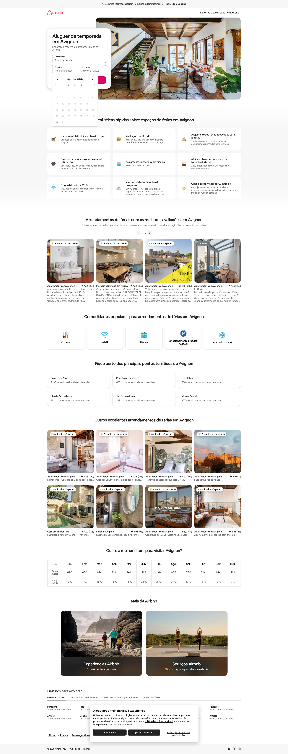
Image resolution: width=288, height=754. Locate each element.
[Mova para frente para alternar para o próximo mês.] (92, 79)
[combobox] (79, 60)
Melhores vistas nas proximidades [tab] (121, 697)
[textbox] (66, 70)
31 (63, 122)
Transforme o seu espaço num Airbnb (218, 12)
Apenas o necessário (144, 732)
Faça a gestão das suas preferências (178, 734)
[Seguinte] (149, 232)
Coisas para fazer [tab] (151, 697)
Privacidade (74, 748)
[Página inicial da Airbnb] (55, 12)
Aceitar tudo (109, 732)
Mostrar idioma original (175, 4)
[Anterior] (138, 232)
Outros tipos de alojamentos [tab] (85, 697)
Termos (86, 748)
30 (57, 122)
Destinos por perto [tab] (56, 697)
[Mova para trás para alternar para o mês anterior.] (58, 79)
